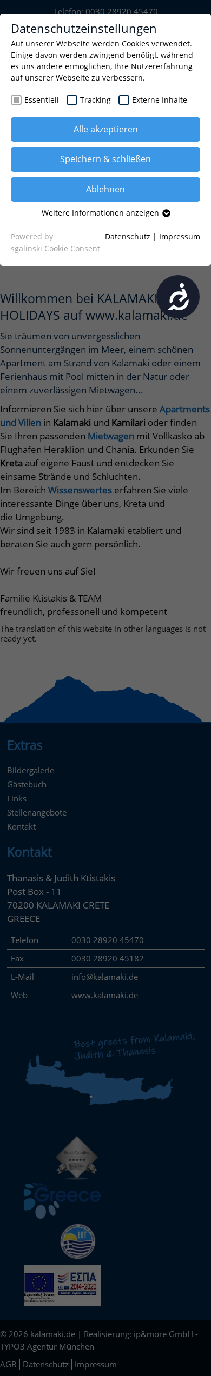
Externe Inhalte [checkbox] (159, 100)
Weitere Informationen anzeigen (101, 213)
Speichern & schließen (105, 159)
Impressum (179, 236)
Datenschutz (127, 236)
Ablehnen (105, 189)
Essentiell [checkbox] (41, 100)
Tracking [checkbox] (95, 100)
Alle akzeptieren (106, 129)
